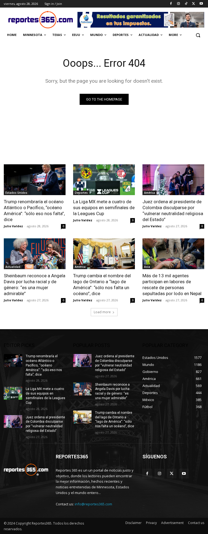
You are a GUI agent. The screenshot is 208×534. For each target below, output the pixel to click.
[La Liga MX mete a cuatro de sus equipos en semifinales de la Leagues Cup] (104, 179)
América (149, 193)
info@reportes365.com (93, 504)
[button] (197, 35)
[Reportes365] (40, 19)
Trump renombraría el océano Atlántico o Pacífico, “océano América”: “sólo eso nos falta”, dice (34, 210)
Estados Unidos (16, 193)
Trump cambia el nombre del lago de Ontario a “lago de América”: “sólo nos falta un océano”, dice (114, 419)
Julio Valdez (13, 226)
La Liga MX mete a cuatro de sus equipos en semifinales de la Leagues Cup (104, 207)
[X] (193, 4)
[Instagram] (179, 4)
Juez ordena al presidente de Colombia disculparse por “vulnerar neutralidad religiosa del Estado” (172, 210)
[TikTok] (186, 4)
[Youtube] (201, 4)
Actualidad (12, 267)
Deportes (81, 193)
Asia (147, 267)
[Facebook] (171, 4)
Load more (102, 312)
